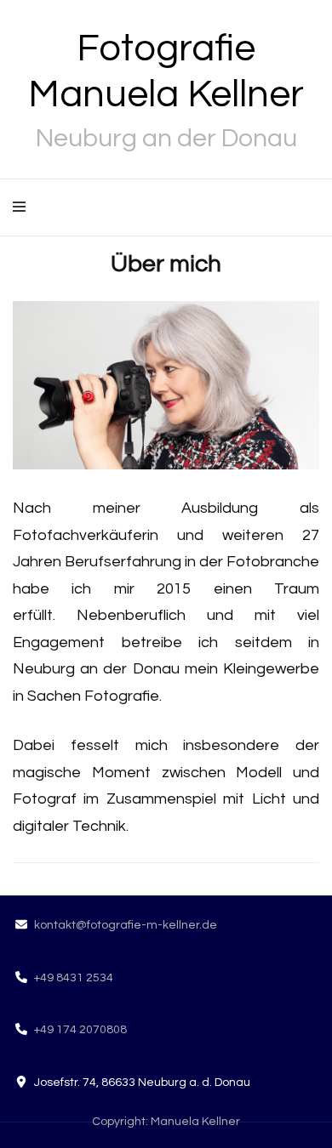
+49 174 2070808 (80, 1030)
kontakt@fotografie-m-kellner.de (125, 925)
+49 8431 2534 (73, 978)
